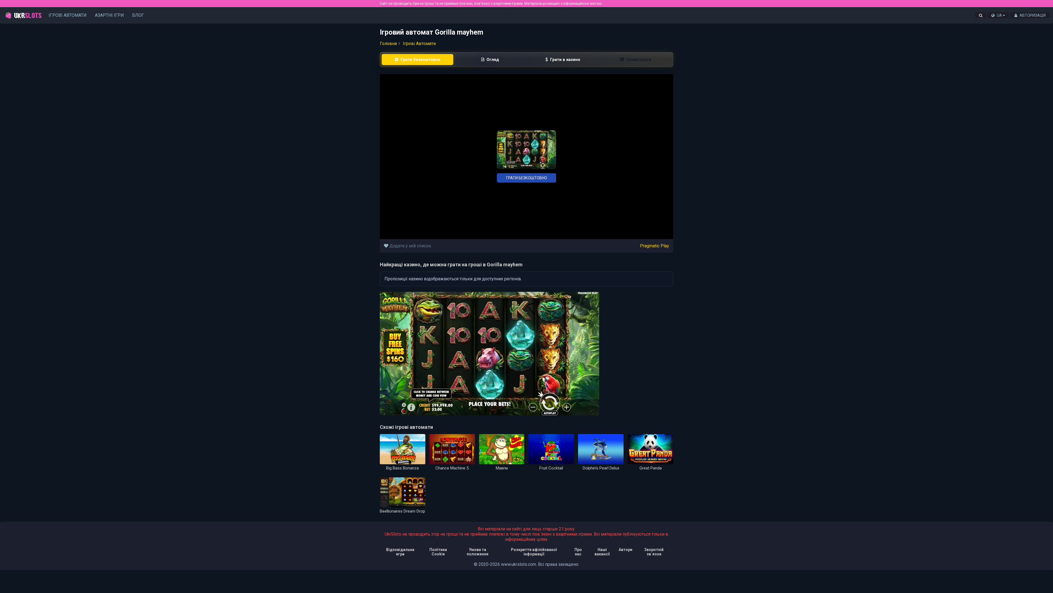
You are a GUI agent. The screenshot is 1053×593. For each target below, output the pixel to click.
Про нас (578, 551)
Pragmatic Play (654, 245)
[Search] (980, 15)
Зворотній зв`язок (654, 551)
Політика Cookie (438, 551)
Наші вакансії (602, 551)
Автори (625, 549)
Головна (388, 43)
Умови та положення (477, 551)
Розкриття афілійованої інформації (534, 551)
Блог (138, 15)
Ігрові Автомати (68, 15)
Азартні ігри (109, 15)
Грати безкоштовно (526, 178)
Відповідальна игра (400, 551)
